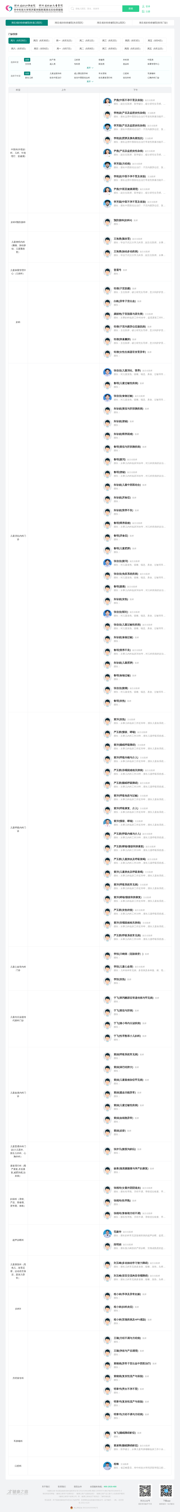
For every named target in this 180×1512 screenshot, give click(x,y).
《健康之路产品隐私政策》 (85, 1494)
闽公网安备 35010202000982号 (86, 1508)
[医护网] (17, 1492)
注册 (148, 11)
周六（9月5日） (19, 48)
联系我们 (62, 1486)
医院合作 (78, 1486)
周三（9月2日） (110, 40)
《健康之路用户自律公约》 (68, 1496)
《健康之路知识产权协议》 (90, 1496)
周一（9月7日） (65, 48)
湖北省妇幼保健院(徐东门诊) (153, 22)
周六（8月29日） (19, 40)
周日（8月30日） (42, 40)
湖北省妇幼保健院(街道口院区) (26, 22)
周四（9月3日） (133, 40)
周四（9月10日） (133, 48)
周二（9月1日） (87, 40)
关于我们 (46, 1486)
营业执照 (48, 1500)
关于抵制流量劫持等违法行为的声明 (66, 1500)
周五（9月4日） (156, 40)
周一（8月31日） (64, 40)
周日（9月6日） (42, 48)
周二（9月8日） (87, 48)
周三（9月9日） (110, 48)
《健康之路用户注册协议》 (65, 1494)
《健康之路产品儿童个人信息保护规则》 (110, 1494)
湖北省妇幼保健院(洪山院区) (111, 22)
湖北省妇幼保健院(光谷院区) (69, 22)
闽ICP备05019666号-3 (113, 1491)
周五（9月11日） (155, 48)
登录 (148, 6)
